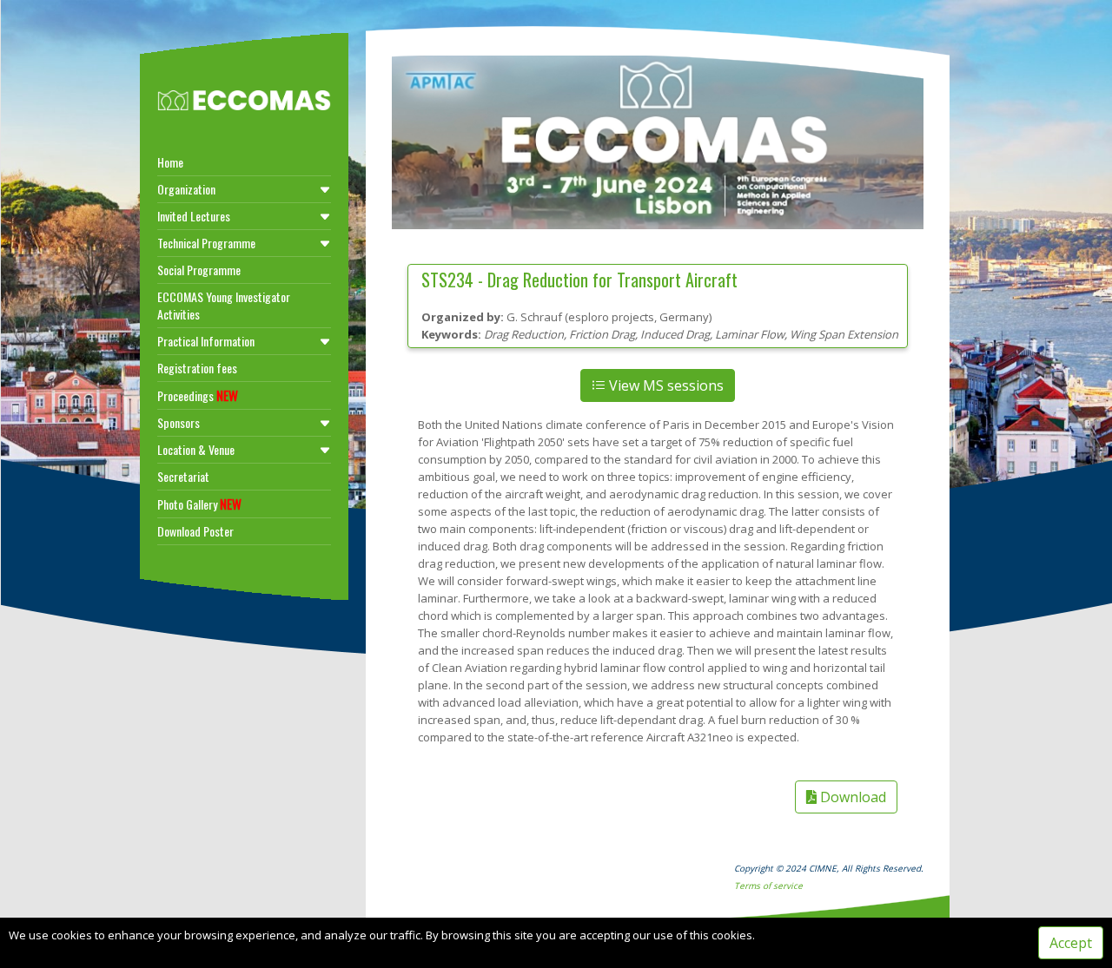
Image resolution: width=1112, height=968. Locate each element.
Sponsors (178, 422)
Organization (186, 189)
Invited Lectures (193, 216)
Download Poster (195, 531)
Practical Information (206, 341)
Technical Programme (206, 243)
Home (170, 162)
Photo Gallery (199, 503)
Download (851, 797)
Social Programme (199, 269)
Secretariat (183, 476)
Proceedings (197, 395)
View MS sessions (665, 385)
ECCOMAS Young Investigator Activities (223, 305)
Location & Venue (196, 449)
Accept (1070, 942)
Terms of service (768, 885)
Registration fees (197, 368)
